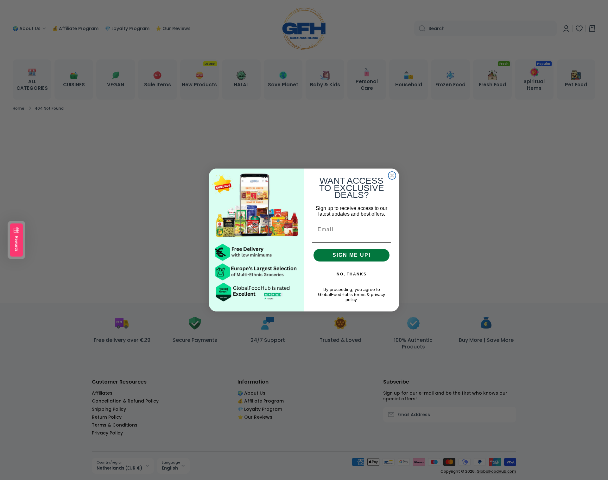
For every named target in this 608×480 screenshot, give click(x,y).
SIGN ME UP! (351, 255)
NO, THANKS (352, 274)
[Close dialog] (392, 175)
